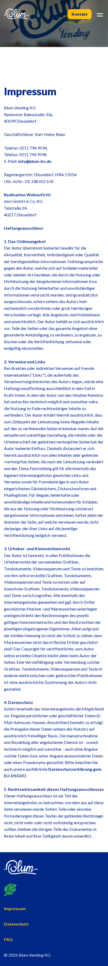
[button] (99, 14)
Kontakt (80, 14)
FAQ (8, 939)
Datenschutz (16, 923)
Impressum (15, 908)
